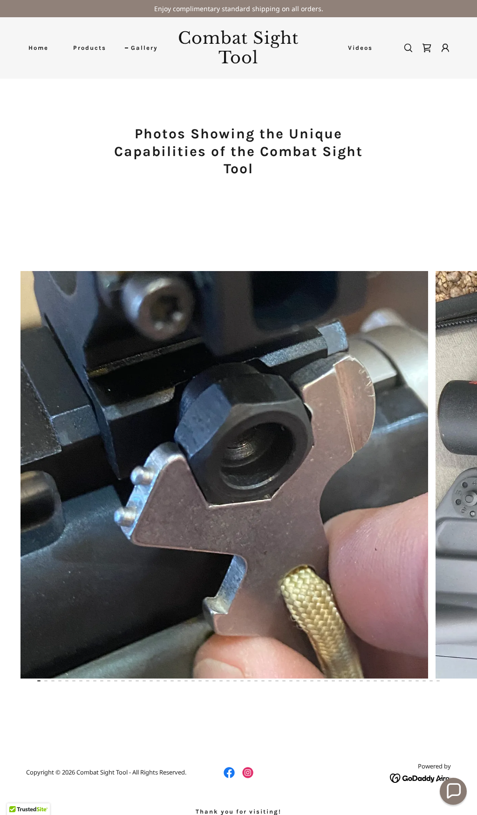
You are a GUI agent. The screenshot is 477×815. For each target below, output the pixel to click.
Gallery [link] (144, 47)
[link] (238, 60)
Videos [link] (360, 47)
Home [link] (38, 47)
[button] (445, 48)
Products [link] (89, 47)
